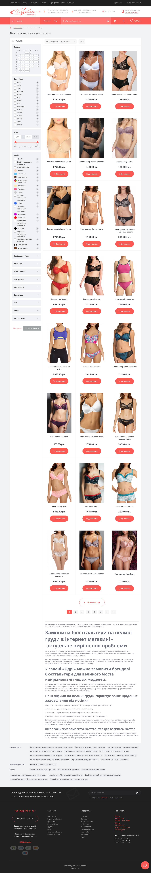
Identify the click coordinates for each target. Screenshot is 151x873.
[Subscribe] (137, 792)
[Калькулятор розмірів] (115, 20)
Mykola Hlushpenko (79, 866)
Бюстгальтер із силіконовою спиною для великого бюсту (51, 747)
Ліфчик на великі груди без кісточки (85, 760)
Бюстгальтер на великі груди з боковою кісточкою (83, 755)
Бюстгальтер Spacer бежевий (59, 94)
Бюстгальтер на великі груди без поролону (120, 755)
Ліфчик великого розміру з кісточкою (114, 760)
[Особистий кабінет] (123, 20)
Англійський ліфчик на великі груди (43, 764)
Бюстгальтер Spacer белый (92, 94)
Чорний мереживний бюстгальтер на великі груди (69, 779)
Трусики (50, 827)
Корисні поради (87, 821)
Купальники (51, 821)
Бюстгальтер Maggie (59, 299)
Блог (63, 3)
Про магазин (14, 3)
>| (114, 612)
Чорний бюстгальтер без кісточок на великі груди (29, 779)
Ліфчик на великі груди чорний (93, 769)
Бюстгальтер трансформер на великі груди (46, 755)
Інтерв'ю (84, 816)
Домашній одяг (53, 824)
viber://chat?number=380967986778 (128, 840)
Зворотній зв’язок (87, 829)
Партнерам (34, 3)
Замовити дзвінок (131, 13)
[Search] (107, 20)
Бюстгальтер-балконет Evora (92, 161)
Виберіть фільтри (32, 328)
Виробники (85, 834)
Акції (82, 837)
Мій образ (84, 824)
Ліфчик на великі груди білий (68, 769)
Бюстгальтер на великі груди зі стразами (90, 747)
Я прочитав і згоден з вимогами (107, 797)
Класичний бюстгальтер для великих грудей (81, 751)
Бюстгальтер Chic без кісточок (124, 94)
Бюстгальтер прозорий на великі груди (114, 751)
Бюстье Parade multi (91, 366)
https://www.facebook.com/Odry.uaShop (117, 840)
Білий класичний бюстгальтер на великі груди (65, 775)
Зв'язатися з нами (25, 819)
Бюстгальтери (18, 28)
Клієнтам (44, 3)
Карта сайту (85, 832)
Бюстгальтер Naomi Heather (92, 574)
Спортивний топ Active (124, 299)
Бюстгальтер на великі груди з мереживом (46, 751)
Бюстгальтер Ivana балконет (124, 367)
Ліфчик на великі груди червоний (42, 769)
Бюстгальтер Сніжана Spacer (59, 161)
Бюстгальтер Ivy (92, 506)
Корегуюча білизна (54, 819)
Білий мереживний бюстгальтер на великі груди (103, 775)
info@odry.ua (25, 842)
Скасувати (17, 328)
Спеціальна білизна (54, 832)
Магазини (70, 3)
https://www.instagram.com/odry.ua (123, 840)
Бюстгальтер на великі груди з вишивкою (122, 747)
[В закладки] (74, 48)
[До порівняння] (71, 48)
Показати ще (93, 602)
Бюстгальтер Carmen (59, 436)
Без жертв (84, 819)
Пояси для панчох (54, 834)
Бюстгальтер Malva (125, 162)
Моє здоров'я (86, 827)
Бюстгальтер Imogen (91, 299)
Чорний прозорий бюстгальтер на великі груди (28, 775)
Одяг (49, 829)
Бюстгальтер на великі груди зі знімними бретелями (49, 760)
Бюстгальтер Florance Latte (91, 229)
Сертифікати (54, 3)
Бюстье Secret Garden (125, 506)
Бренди (24, 3)
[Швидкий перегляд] (67, 48)
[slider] (15, 142)
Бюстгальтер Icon (59, 506)
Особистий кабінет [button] (134, 3)
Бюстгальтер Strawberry (125, 574)
